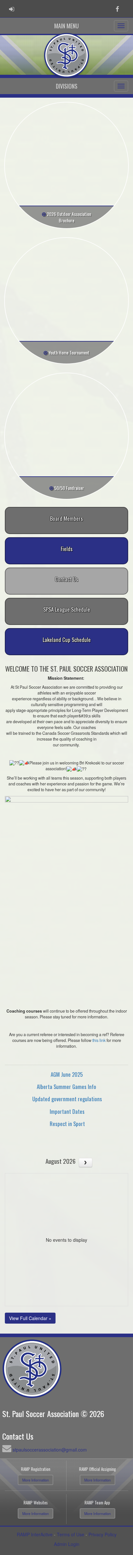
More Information (35, 1479)
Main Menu (66, 26)
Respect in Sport (67, 1124)
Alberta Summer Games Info (66, 1087)
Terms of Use (70, 1534)
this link (99, 1040)
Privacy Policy (102, 1534)
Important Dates (67, 1111)
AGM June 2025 (67, 1074)
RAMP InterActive (35, 1534)
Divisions (66, 86)
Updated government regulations (67, 1099)
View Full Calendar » (30, 1318)
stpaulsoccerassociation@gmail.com (50, 1449)
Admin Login (66, 1544)
